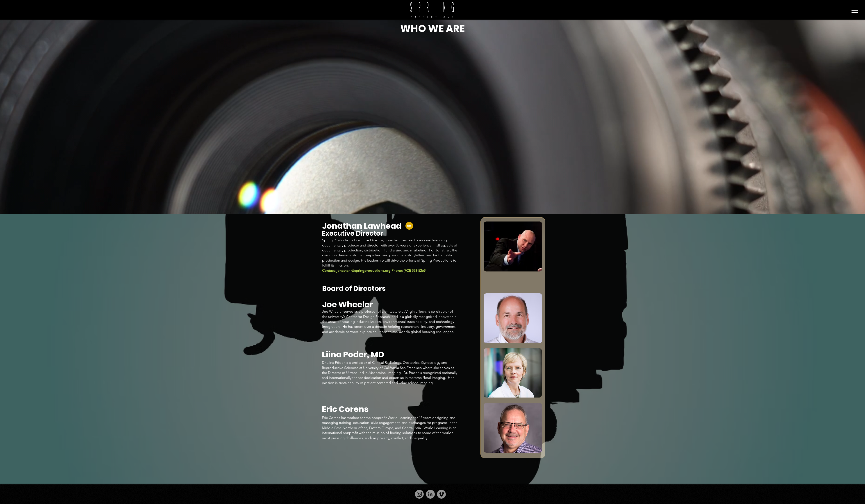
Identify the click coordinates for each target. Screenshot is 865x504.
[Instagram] (419, 494)
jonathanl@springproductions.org (364, 270)
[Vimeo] (441, 494)
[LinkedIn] (430, 494)
